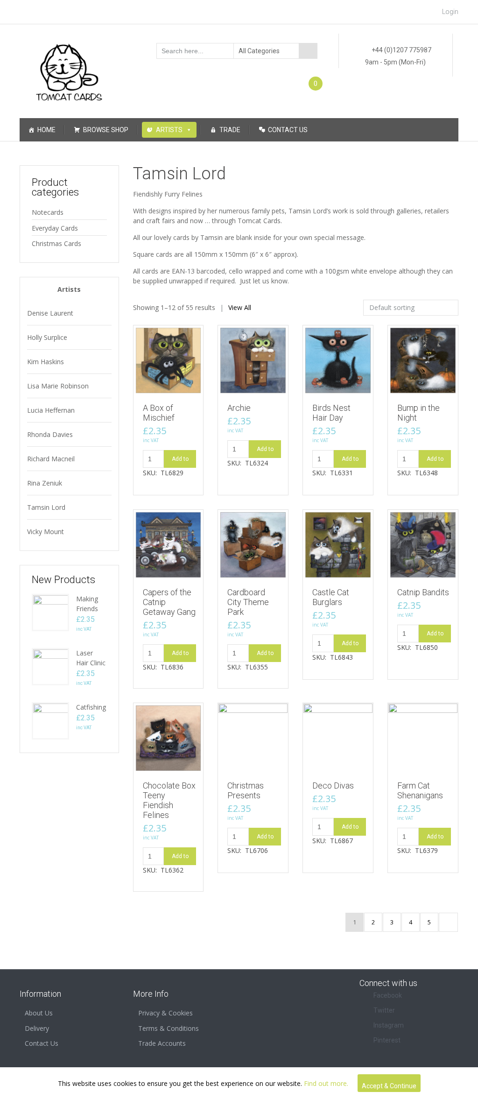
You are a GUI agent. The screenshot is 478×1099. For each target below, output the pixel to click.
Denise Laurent (50, 313)
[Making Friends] (50, 611)
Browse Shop (105, 130)
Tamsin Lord (46, 507)
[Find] (308, 51)
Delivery (37, 1028)
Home (46, 130)
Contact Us (288, 130)
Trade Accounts (162, 1043)
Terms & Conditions (168, 1028)
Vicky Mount (45, 531)
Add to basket (180, 462)
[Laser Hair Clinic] (50, 666)
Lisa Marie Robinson (58, 385)
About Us (39, 1012)
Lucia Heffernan (51, 410)
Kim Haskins (45, 361)
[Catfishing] (50, 720)
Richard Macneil (51, 458)
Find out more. (326, 1083)
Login (450, 11)
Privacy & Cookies (165, 1012)
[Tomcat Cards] (69, 68)
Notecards (47, 212)
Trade (229, 130)
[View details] (168, 359)
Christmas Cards (56, 243)
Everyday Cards (55, 228)
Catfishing (91, 707)
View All (239, 307)
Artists (169, 130)
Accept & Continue (389, 1086)
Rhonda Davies (50, 434)
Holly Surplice (47, 337)
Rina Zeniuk (44, 483)
